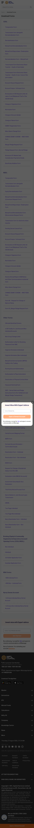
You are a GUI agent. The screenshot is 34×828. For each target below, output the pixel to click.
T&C (18, 421)
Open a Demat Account (17, 417)
